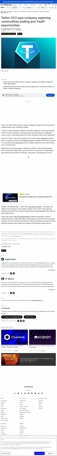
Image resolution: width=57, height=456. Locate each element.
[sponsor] (10, 359)
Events (2, 430)
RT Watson (17, 29)
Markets (3, 412)
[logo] (6, 5)
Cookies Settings (6, 453)
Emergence (3, 433)
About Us (22, 426)
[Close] (54, 438)
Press (21, 433)
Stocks (21, 414)
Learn (40, 404)
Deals (2, 404)
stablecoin (44, 138)
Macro (2, 410)
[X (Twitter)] (15, 393)
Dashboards (23, 400)
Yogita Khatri (7, 29)
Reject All (50, 453)
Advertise (22, 432)
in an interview (18, 143)
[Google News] (38, 393)
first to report (17, 148)
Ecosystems (4, 408)
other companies (28, 233)
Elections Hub (4, 418)
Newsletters (4, 428)
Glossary (41, 406)
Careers (21, 430)
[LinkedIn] (18, 393)
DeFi (2, 406)
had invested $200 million (22, 217)
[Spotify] (35, 393)
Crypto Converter (24, 406)
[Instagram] (21, 393)
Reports (40, 402)
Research (41, 400)
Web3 (2, 416)
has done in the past (35, 207)
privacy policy (16, 448)
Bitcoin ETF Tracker (24, 410)
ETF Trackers (23, 408)
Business (3, 402)
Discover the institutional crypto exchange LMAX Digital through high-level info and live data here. (28, 1)
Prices (21, 402)
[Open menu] (56, 5)
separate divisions (28, 140)
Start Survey (50, 95)
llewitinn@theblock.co (37, 300)
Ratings (21, 418)
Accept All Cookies (39, 453)
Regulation (3, 414)
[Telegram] (28, 393)
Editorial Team (23, 428)
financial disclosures (17, 236)
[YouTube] (32, 393)
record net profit (40, 211)
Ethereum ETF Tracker (25, 412)
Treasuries (22, 416)
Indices (21, 404)
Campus (41, 408)
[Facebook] (25, 393)
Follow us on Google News (12, 317)
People (2, 432)
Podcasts (3, 426)
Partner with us (30, 317)
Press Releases (4, 420)
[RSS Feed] (42, 393)
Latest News (4, 400)
